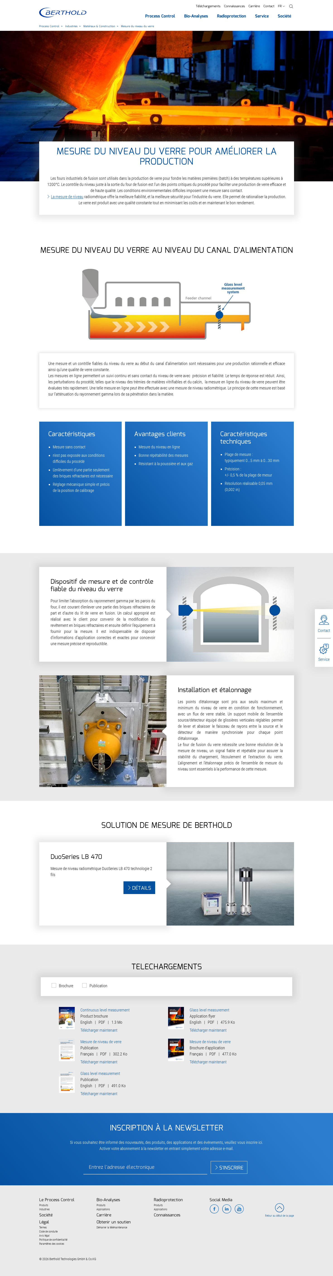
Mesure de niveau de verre (100, 1041)
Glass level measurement (209, 1010)
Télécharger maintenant (98, 1030)
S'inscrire (231, 1168)
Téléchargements (208, 6)
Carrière (254, 6)
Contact (268, 6)
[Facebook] (214, 1209)
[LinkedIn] (226, 1209)
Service (324, 659)
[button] (291, 6)
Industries (71, 26)
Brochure (66, 985)
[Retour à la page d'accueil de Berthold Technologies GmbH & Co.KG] (62, 12)
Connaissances (234, 6)
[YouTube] (239, 1209)
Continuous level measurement (105, 1010)
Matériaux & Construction (99, 26)
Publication (98, 985)
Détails (141, 888)
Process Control (49, 26)
